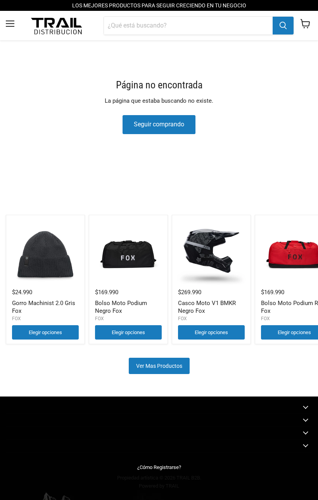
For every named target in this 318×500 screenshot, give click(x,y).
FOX (16, 318)
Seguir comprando (159, 124)
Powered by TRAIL (159, 486)
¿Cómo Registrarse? (159, 467)
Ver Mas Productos (159, 366)
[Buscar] (283, 25)
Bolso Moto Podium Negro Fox (121, 307)
